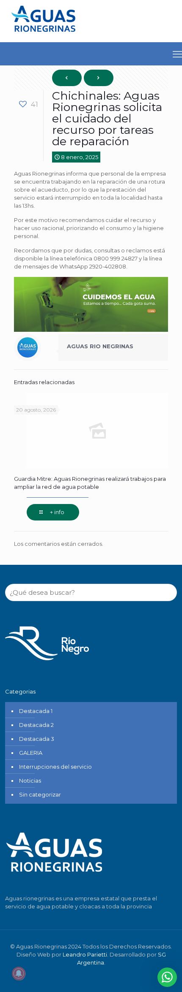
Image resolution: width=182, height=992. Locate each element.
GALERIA (30, 752)
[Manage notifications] (18, 973)
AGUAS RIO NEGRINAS (100, 346)
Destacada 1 (35, 710)
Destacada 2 (36, 724)
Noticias (30, 780)
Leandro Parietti (85, 954)
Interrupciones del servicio (55, 766)
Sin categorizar (40, 794)
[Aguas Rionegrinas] (44, 35)
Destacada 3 (36, 738)
